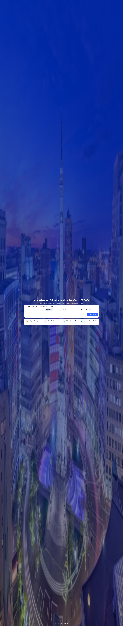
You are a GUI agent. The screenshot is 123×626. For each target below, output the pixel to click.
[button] (113, 2)
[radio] (28, 306)
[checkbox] (52, 306)
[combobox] (27, 309)
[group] (34, 310)
